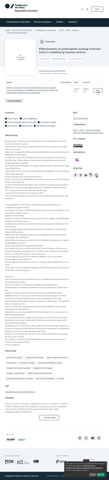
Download (98, 92)
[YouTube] (92, 438)
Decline (92, 475)
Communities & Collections (18, 22)
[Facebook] (79, 438)
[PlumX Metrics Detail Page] (76, 160)
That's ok (100, 475)
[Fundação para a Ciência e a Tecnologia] (17, 464)
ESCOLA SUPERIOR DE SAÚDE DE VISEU (23, 30)
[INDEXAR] (22, 439)
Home (7, 30)
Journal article (59, 59)
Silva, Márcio (12, 126)
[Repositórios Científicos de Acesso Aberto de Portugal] (10, 439)
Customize (70, 475)
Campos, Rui (27, 126)
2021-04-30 (44, 59)
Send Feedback (14, 101)
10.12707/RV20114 (80, 118)
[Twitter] (86, 438)
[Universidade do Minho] (36, 464)
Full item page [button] (49, 418)
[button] (88, 9)
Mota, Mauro (12, 118)
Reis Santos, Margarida (45, 126)
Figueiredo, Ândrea (48, 122)
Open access (76, 59)
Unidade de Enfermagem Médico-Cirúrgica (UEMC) (46, 30)
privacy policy (93, 470)
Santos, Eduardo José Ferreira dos (21, 122)
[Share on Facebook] (75, 175)
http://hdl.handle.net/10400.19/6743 (52, 71)
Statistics (73, 22)
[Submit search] (82, 9)
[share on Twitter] (80, 175)
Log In (96, 9)
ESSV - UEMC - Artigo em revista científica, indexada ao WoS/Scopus (70, 30)
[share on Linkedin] (86, 175)
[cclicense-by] (78, 144)
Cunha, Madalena (29, 118)
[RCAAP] (99, 438)
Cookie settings (52, 476)
